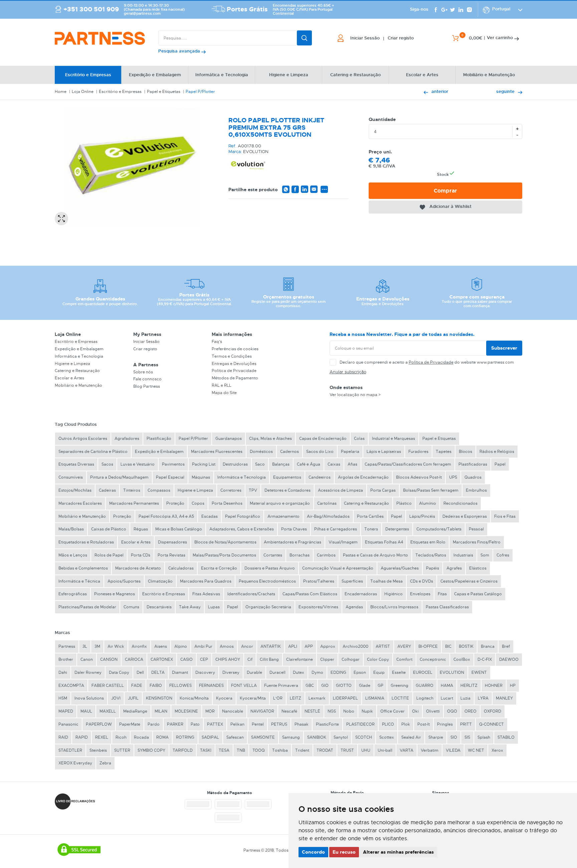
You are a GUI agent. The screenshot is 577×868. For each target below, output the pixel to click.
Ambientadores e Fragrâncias (292, 542)
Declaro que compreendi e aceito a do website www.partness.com (427, 362)
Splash (483, 737)
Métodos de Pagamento (235, 378)
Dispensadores (172, 542)
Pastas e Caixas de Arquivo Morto (375, 555)
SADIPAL (210, 737)
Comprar (445, 190)
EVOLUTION (452, 672)
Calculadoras (181, 568)
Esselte (399, 672)
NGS (332, 711)
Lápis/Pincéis (422, 516)
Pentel (258, 724)
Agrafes (454, 568)
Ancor (247, 646)
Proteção (175, 503)
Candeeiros (320, 477)
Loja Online (82, 91)
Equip (379, 672)
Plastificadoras (472, 464)
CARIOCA (134, 659)
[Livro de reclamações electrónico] (75, 801)
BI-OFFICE (428, 646)
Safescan (235, 737)
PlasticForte (327, 724)
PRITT (466, 724)
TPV (253, 490)
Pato (195, 724)
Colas (359, 438)
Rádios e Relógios (496, 451)
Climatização (160, 581)
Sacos (107, 464)
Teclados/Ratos (430, 555)
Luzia (465, 698)
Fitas (442, 594)
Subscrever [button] (504, 348)
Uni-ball (385, 750)
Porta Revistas (171, 555)
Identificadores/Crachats (251, 594)
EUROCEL (422, 672)
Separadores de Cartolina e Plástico (93, 451)
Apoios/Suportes (124, 581)
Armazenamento (283, 516)
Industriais (463, 555)
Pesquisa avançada (179, 51)
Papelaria (350, 451)
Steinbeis (98, 750)
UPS (453, 477)
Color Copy (378, 659)
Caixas (334, 464)
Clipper (327, 659)
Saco (260, 464)
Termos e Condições (232, 356)
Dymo (317, 672)
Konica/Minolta (194, 698)
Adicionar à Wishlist (450, 206)
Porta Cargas (383, 490)
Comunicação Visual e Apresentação (337, 568)
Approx (327, 646)
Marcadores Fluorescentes (216, 451)
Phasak (302, 724)
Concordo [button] (313, 852)
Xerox (497, 750)
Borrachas (300, 555)
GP (380, 685)
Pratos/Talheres (318, 581)
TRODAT (325, 750)
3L (84, 646)
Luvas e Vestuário (138, 464)
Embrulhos (476, 490)
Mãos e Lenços (72, 555)
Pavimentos (173, 464)
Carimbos (326, 555)
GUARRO (424, 685)
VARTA (406, 750)
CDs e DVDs (421, 581)
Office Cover (392, 711)
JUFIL (133, 698)
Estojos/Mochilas (74, 490)
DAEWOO (509, 659)
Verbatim (429, 750)
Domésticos (261, 451)
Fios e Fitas (505, 516)
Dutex (298, 672)
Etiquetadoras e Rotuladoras (86, 542)
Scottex (386, 737)
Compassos (159, 490)
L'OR (277, 698)
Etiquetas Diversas (76, 464)
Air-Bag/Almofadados (328, 516)
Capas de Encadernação (323, 438)
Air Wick (116, 646)
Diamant (180, 672)
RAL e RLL (221, 385)
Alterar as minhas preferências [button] (398, 852)
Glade (364, 685)
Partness (66, 646)
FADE (136, 685)
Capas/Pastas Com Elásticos (309, 594)
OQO (452, 711)
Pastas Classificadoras (447, 607)
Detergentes (397, 529)
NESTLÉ (312, 711)
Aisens (160, 646)
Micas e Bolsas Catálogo (178, 529)
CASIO (186, 659)
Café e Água (308, 464)
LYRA (483, 698)
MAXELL (108, 711)
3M (97, 646)
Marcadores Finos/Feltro (477, 542)
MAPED (65, 711)
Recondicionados (460, 503)
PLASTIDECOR (360, 724)
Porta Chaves (294, 529)
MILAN (161, 711)
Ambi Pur (203, 646)
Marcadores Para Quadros (205, 581)
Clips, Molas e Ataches (270, 438)
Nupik (367, 711)
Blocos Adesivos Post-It (419, 477)
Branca (488, 646)
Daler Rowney (88, 672)
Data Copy (119, 672)
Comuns (131, 607)
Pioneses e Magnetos (114, 594)
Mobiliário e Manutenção (78, 385)
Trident (302, 750)
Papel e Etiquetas (163, 91)
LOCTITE (400, 698)
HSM (62, 698)
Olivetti (433, 711)
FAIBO (156, 685)
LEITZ (295, 698)
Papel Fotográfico (242, 516)
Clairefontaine (299, 659)
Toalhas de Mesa (386, 581)
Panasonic (68, 724)
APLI (292, 646)
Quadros (473, 477)
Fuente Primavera (281, 685)
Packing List (203, 464)
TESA (224, 750)
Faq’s (217, 341)
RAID (63, 737)
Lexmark (317, 698)
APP (309, 646)
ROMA (162, 737)
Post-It (423, 724)
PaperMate (129, 724)
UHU (365, 750)
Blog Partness (146, 386)
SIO (453, 737)
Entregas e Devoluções (234, 363)
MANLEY (504, 698)
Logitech (424, 698)
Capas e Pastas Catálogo (478, 594)
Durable (254, 672)
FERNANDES (211, 685)
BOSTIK (466, 646)
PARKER (175, 724)
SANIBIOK (316, 737)
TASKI (205, 750)
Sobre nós (143, 372)
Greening (399, 685)
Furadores (418, 451)
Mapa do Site (224, 392)
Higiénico (393, 594)
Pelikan (237, 724)
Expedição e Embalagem (79, 349)
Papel (500, 464)
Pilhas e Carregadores (335, 529)
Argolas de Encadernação (363, 477)
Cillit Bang (269, 659)
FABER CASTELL (107, 685)
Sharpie (435, 737)
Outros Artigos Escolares (82, 438)
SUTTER (122, 750)
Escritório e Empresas (120, 91)
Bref (506, 646)
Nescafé (289, 711)
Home (60, 91)
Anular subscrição (348, 372)
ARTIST (383, 646)
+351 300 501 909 (91, 9)
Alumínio (427, 503)
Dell (140, 672)
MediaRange (135, 711)
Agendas (354, 607)
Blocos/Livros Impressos (394, 607)
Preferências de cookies (235, 349)
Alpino (180, 646)
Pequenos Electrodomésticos (267, 581)
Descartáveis (159, 607)
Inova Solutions (89, 698)
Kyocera (224, 698)
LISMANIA (374, 698)
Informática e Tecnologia (79, 356)
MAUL (86, 711)
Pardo (154, 724)
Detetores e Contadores (287, 490)
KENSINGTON (159, 698)
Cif (249, 659)
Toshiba (280, 750)
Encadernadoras (361, 594)
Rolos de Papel (109, 555)
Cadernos (289, 451)
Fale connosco (147, 379)
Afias (352, 464)
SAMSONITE (263, 737)
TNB (241, 750)
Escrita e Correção (219, 568)
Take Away (190, 607)
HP (513, 685)
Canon (86, 659)
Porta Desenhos (227, 503)
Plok (405, 724)
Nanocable (232, 711)
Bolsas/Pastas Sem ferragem (430, 490)
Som (484, 555)
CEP (204, 659)
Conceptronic (433, 659)
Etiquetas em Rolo (427, 542)
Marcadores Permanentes (134, 503)
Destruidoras (235, 464)
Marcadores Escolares (80, 503)
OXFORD (492, 711)
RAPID (81, 737)
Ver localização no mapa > (355, 394)
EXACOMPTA (71, 685)
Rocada (141, 737)
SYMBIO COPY (151, 750)
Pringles (445, 724)
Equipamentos (287, 477)
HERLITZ (468, 685)
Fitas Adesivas (206, 594)
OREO (470, 711)
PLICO (388, 724)
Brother (65, 659)
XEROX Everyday (75, 763)
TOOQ (258, 750)
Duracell (277, 672)
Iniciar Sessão (146, 341)
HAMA (447, 685)
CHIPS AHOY (227, 659)
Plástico (404, 503)
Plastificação (159, 438)
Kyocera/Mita (253, 698)
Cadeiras (107, 490)
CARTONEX (162, 659)
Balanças (281, 464)
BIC (448, 646)
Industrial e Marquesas (393, 438)
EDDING (338, 672)
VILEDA (453, 750)
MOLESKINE (186, 711)
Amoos (227, 646)
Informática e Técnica (79, 581)
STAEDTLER (70, 750)
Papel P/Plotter (200, 91)
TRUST (347, 750)
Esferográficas (72, 594)
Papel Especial (170, 477)
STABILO (506, 737)
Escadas (209, 516)
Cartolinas (327, 503)
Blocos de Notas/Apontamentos (225, 542)
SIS (467, 737)
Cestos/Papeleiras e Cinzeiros (469, 581)
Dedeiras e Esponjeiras (464, 516)
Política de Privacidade (234, 370)
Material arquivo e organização (280, 503)
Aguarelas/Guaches (400, 568)
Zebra (105, 763)
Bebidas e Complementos (83, 568)
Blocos (465, 451)
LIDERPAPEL (345, 698)
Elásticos (478, 568)
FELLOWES (180, 685)
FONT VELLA (244, 685)
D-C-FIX (484, 659)
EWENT (479, 672)
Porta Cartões (370, 516)
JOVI (116, 698)
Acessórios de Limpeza (340, 490)
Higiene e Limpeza (72, 363)
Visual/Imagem (343, 542)
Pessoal (476, 529)
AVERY (404, 646)
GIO (325, 685)
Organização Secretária (268, 607)
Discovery (205, 672)
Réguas (141, 529)
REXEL (101, 737)
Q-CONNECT (491, 724)
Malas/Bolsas (71, 529)
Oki (415, 711)
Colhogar (351, 659)
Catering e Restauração (77, 370)
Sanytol (341, 737)
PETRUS (279, 724)
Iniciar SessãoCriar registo (382, 38)
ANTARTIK (270, 646)
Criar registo (145, 349)
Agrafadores (127, 438)
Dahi (62, 672)
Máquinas (201, 477)
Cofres (503, 555)
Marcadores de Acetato (138, 568)
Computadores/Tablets (438, 529)
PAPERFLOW (99, 724)
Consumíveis (70, 477)
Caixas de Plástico (108, 529)
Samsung (291, 737)
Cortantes (272, 555)
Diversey (230, 672)
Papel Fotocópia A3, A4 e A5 (166, 516)
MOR (210, 711)
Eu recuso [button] (344, 852)
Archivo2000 (355, 646)
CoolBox (461, 659)
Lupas (214, 607)
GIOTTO (344, 685)
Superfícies (352, 581)
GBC (310, 685)
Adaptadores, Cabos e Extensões (241, 529)
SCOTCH (363, 737)
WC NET (476, 750)
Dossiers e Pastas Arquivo (269, 568)
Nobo (348, 711)
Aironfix (139, 646)
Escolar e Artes (69, 378)
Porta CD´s (140, 555)
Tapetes (443, 451)
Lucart (447, 698)
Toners (371, 529)
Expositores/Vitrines (318, 607)
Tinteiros (131, 490)
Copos (198, 503)
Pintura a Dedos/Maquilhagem (119, 477)
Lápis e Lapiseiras (384, 451)
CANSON (109, 659)
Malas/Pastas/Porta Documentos (224, 555)
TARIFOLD (183, 750)
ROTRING (185, 737)
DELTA (158, 672)
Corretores (230, 490)
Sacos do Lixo (320, 451)
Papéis (432, 568)
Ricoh (121, 737)
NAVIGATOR (262, 711)
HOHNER (494, 685)
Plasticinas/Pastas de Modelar (87, 607)
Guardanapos (228, 438)
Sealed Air (411, 737)
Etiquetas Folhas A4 (384, 542)
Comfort (404, 659)
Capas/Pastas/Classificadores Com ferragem (408, 464)
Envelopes (420, 594)
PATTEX (215, 724)
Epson (360, 672)
